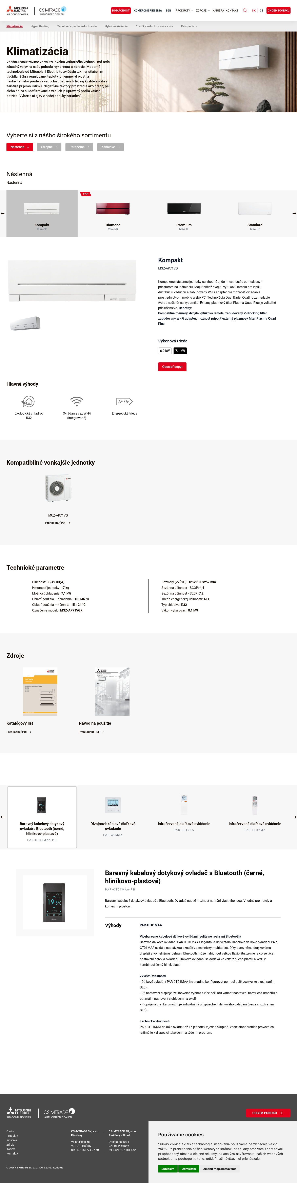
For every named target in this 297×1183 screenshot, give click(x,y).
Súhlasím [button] (167, 1168)
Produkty (12, 1135)
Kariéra (218, 10)
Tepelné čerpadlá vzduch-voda (77, 26)
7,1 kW (180, 351)
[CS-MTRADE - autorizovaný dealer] (40, 1113)
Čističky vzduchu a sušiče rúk (154, 26)
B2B (168, 10)
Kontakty (12, 1153)
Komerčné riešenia (148, 10)
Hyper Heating (40, 26)
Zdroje (10, 1144)
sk (254, 10)
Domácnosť (121, 10)
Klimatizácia (14, 26)
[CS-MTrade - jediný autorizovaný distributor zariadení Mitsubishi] (36, 10)
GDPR (59, 1167)
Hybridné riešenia (116, 26)
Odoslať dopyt (172, 367)
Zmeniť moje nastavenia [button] (219, 1168)
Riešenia (11, 1140)
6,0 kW (165, 351)
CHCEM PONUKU (278, 10)
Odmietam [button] (189, 1168)
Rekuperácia (189, 26)
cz (261, 10)
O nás (10, 1131)
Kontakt (232, 10)
